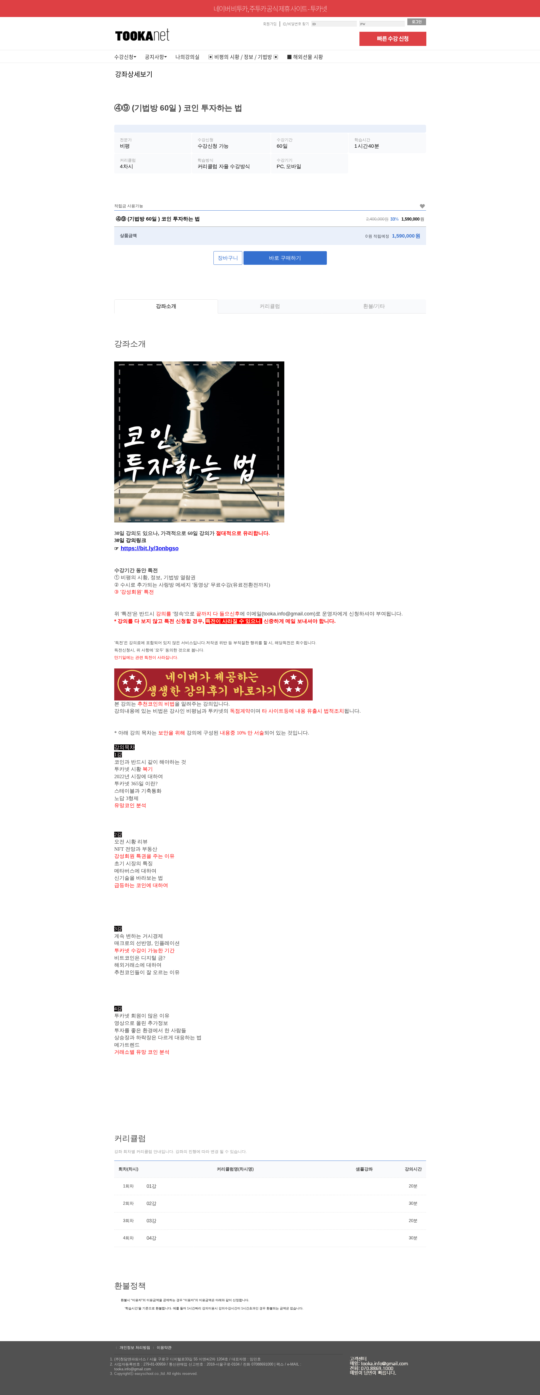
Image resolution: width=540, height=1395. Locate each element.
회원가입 (270, 23)
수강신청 (124, 57)
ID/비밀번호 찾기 (296, 23)
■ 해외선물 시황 (305, 57)
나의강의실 (187, 57)
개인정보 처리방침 (135, 1347)
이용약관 (164, 1347)
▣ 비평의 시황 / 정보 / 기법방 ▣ (243, 57)
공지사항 (154, 57)
